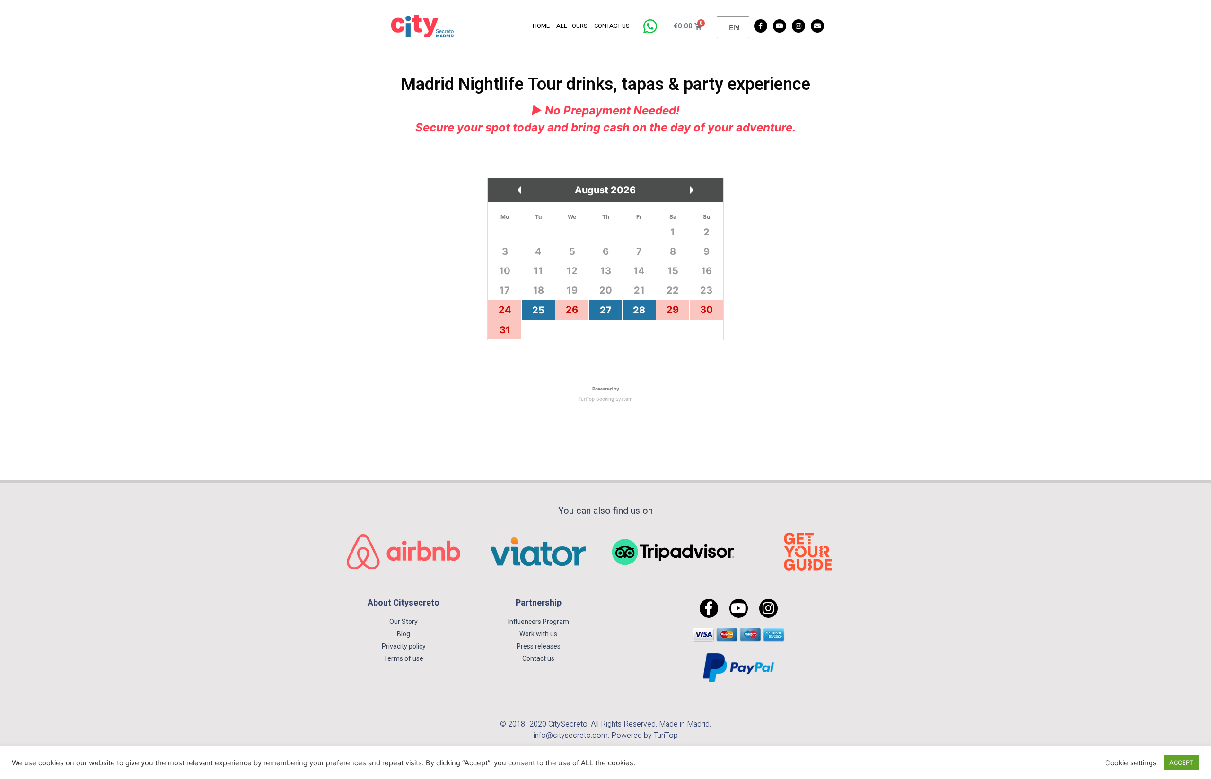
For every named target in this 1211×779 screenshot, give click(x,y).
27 (606, 310)
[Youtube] (779, 26)
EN (734, 27)
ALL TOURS (572, 25)
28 (639, 310)
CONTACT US (612, 25)
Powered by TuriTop (644, 735)
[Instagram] (798, 26)
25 (538, 310)
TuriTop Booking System (605, 399)
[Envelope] (817, 26)
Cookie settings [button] (1131, 763)
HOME (541, 25)
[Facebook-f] (760, 26)
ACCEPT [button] (1181, 762)
